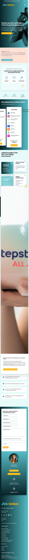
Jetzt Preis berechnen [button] (10, 369)
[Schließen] (26, 186)
